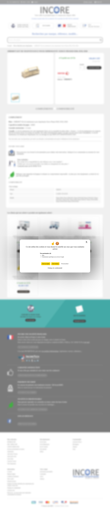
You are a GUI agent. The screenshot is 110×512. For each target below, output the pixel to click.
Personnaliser (64, 263)
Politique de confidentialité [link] (55, 268)
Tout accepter (45, 263)
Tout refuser (55, 263)
